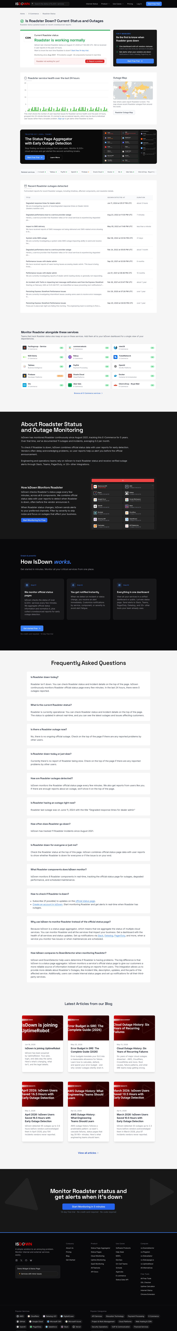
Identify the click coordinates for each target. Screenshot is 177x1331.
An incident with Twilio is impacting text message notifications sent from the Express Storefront (64, 282)
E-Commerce (34, 14)
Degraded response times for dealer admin (43, 203)
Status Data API (122, 1280)
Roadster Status (49, 14)
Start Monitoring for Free (34, 520)
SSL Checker (146, 1282)
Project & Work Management (103, 1321)
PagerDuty (119, 935)
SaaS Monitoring (97, 1264)
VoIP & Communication (121, 1327)
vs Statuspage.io (147, 1260)
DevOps (119, 1260)
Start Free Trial (154, 4)
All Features (95, 1268)
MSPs (118, 1256)
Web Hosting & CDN (144, 1321)
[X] (21, 1260)
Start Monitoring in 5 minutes (88, 1206)
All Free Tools (146, 1278)
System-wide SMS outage (36, 238)
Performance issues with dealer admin (41, 261)
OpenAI (23, 1327)
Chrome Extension (148, 1294)
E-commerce (121, 1276)
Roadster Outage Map (124, 112)
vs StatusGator (146, 1256)
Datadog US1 (51, 1316)
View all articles (87, 1152)
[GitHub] (26, 1260)
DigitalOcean (69, 1316)
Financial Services (141, 1327)
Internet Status (92, 4)
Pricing (130, 4)
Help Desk (120, 1252)
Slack (100, 935)
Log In (139, 4)
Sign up (61, 119)
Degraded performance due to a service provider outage (48, 215)
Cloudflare (35, 1316)
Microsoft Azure (74, 1321)
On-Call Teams (121, 1264)
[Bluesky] (31, 1260)
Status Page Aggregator (100, 1248)
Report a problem (96, 61)
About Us (69, 1248)
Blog (67, 1256)
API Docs (94, 1272)
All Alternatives (146, 1268)
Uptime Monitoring (98, 1260)
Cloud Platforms (125, 1321)
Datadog (109, 935)
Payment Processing (136, 1316)
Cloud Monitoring (97, 1256)
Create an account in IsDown (47, 904)
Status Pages (96, 1252)
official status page (85, 901)
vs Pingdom (145, 1252)
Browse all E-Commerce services (87, 393)
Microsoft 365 (55, 1321)
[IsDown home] (22, 3)
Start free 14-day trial (79, 50)
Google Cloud (37, 1321)
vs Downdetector (147, 1248)
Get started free (30, 628)
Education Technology (115, 1316)
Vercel (78, 1327)
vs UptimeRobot (147, 1264)
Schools (119, 1268)
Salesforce (53, 1327)
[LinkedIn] (16, 1260)
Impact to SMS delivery (35, 226)
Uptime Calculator (148, 1286)
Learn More (55, 157)
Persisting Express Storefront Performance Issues (46, 291)
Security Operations (100, 1327)
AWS (21, 1316)
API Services (97, 1316)
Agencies (119, 1272)
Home (22, 14)
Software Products (123, 1248)
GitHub (22, 1321)
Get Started (70, 1260)
